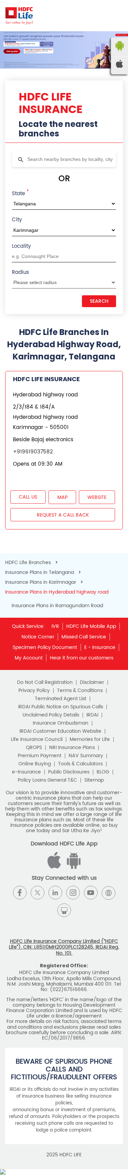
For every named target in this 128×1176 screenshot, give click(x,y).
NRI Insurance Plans (72, 747)
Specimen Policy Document (45, 647)
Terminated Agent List (60, 698)
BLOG (103, 772)
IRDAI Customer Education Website (60, 731)
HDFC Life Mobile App (91, 626)
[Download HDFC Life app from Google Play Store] (55, 867)
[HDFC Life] (19, 15)
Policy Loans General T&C (47, 780)
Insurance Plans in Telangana (39, 572)
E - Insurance (99, 647)
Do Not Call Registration (45, 682)
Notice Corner (38, 637)
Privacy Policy (34, 690)
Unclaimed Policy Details (51, 715)
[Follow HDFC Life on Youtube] (91, 892)
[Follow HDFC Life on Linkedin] (55, 892)
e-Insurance (26, 772)
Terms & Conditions (80, 690)
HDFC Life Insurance (46, 379)
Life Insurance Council (36, 739)
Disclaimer (92, 682)
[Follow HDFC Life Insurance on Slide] (64, 910)
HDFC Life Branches (28, 562)
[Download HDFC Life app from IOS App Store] (72, 867)
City (17, 220)
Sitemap (94, 780)
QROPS (34, 747)
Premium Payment (39, 755)
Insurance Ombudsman (60, 723)
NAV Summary (86, 755)
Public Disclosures (68, 772)
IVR (55, 626)
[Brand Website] (108, 892)
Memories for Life (90, 739)
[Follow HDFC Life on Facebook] (20, 892)
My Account (29, 658)
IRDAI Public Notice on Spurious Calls (60, 707)
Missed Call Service (83, 637)
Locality (21, 246)
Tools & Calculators (80, 764)
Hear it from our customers (81, 658)
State (20, 193)
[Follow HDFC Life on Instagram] (73, 892)
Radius (20, 272)
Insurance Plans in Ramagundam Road (57, 606)
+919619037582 (33, 452)
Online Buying (34, 764)
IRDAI (92, 715)
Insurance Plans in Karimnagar (40, 582)
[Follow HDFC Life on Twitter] (37, 892)
